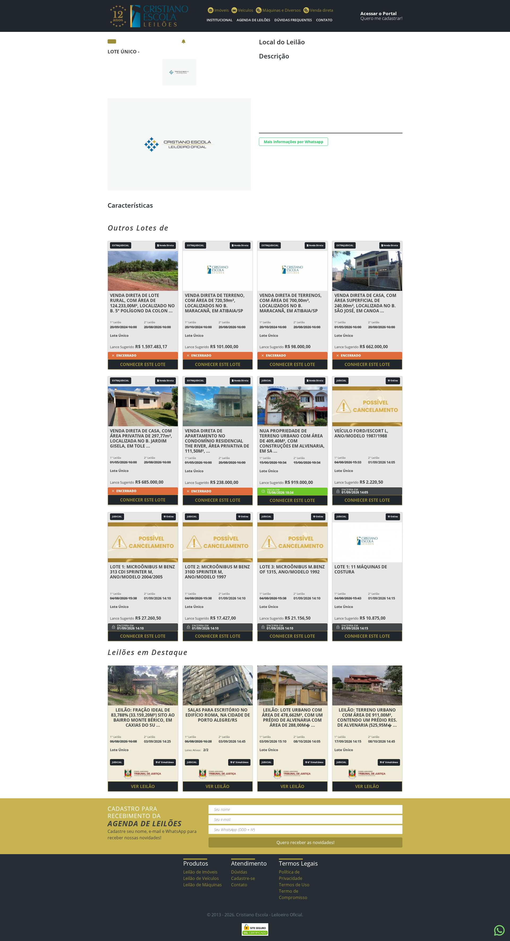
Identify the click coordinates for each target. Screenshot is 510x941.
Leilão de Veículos (201, 878)
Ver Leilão (143, 786)
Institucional (219, 20)
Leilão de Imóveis (200, 872)
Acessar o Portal (378, 13)
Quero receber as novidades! (305, 842)
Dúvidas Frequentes (293, 20)
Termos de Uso (294, 885)
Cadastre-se (243, 878)
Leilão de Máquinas (202, 885)
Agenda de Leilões (253, 20)
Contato (324, 20)
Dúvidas (239, 872)
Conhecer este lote (142, 364)
